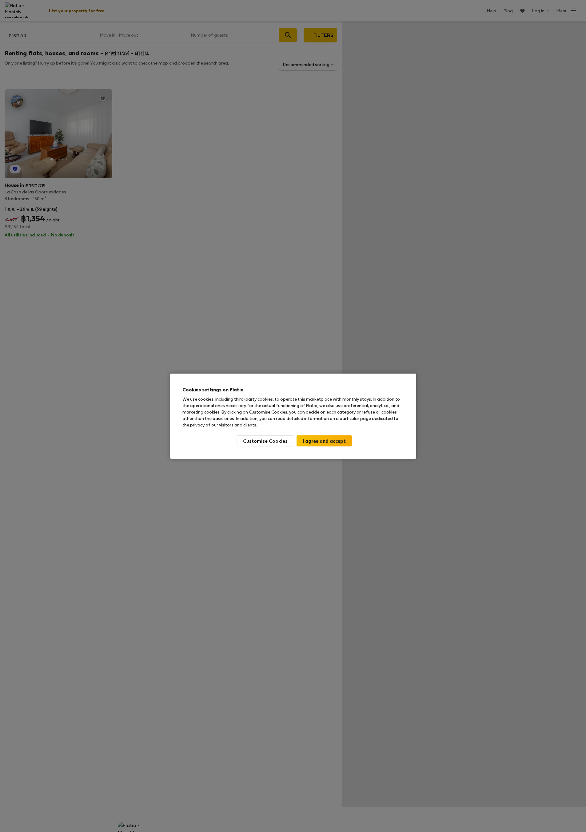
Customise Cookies (265, 441)
